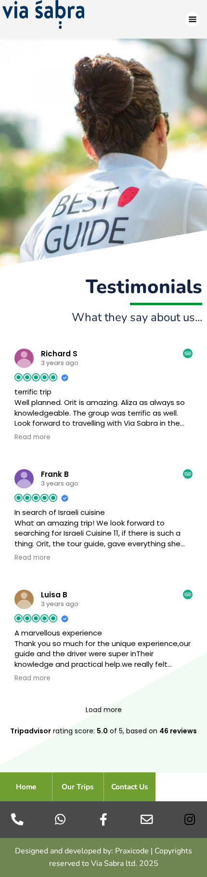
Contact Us (129, 787)
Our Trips (78, 787)
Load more (104, 710)
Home (26, 787)
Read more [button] (32, 437)
